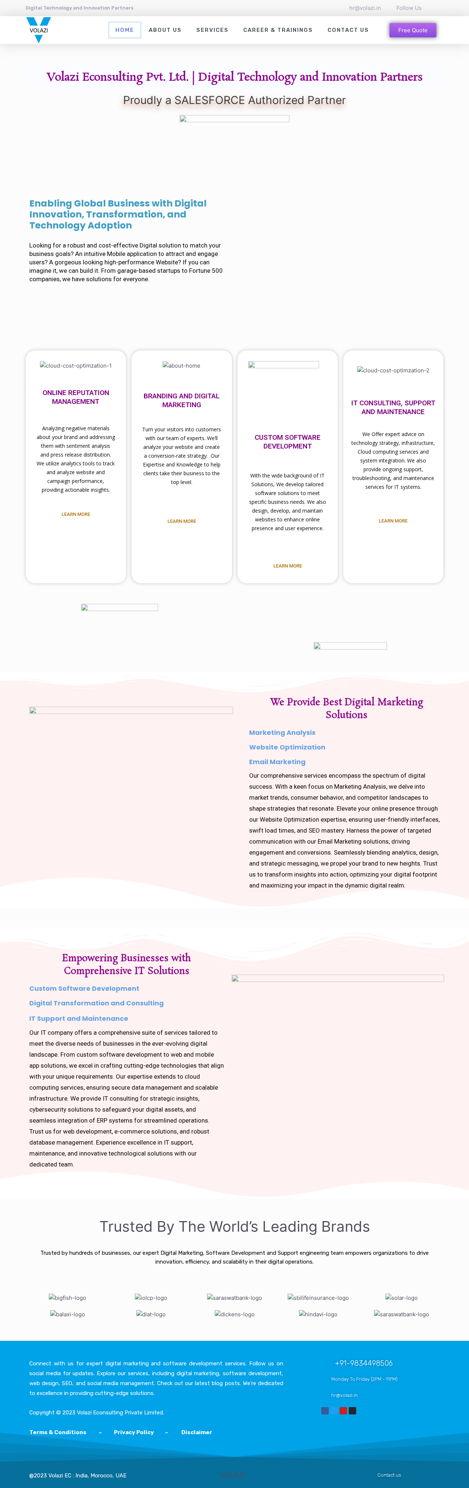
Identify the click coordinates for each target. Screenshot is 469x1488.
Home (124, 30)
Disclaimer (196, 1432)
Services (212, 30)
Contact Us (348, 30)
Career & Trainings (278, 30)
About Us (165, 30)
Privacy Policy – (141, 1432)
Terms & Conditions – (71, 1432)
